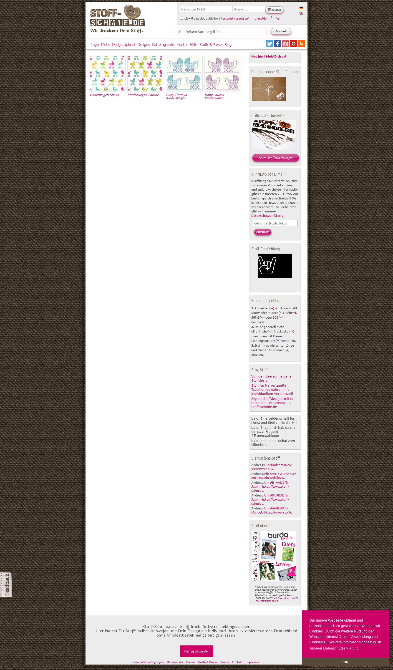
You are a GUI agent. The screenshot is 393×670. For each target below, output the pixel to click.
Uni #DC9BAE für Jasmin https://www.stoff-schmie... (270, 499)
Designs (143, 44)
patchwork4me (281, 597)
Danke (190, 662)
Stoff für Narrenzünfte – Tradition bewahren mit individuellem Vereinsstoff (272, 389)
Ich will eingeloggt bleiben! (201, 18)
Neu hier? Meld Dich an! (268, 56)
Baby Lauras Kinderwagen (214, 96)
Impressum (253, 662)
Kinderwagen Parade (143, 95)
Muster (181, 44)
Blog (228, 44)
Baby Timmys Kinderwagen (176, 96)
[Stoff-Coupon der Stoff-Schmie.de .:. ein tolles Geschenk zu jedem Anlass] (268, 100)
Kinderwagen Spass (103, 95)
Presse (224, 662)
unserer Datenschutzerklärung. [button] (335, 648)
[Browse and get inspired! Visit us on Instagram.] (286, 45)
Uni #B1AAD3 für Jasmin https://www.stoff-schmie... (270, 486)
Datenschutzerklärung (267, 215)
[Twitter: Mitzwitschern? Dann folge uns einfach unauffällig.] (270, 45)
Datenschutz (175, 662)
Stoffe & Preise (211, 44)
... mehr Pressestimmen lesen (276, 599)
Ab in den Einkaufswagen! (276, 158)
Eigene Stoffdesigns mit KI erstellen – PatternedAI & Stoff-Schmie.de (272, 403)
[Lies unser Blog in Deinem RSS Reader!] (301, 45)
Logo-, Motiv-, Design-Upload (113, 44)
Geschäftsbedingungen (148, 662)
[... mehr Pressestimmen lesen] (274, 580)
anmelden (261, 18)
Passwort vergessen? (235, 18)
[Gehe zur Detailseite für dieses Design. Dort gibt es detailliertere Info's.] (106, 90)
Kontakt (237, 662)
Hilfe (193, 44)
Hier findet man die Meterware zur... (271, 467)
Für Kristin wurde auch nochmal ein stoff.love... (274, 475)
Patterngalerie (163, 44)
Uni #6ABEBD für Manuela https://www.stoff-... (272, 510)
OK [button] (345, 662)
